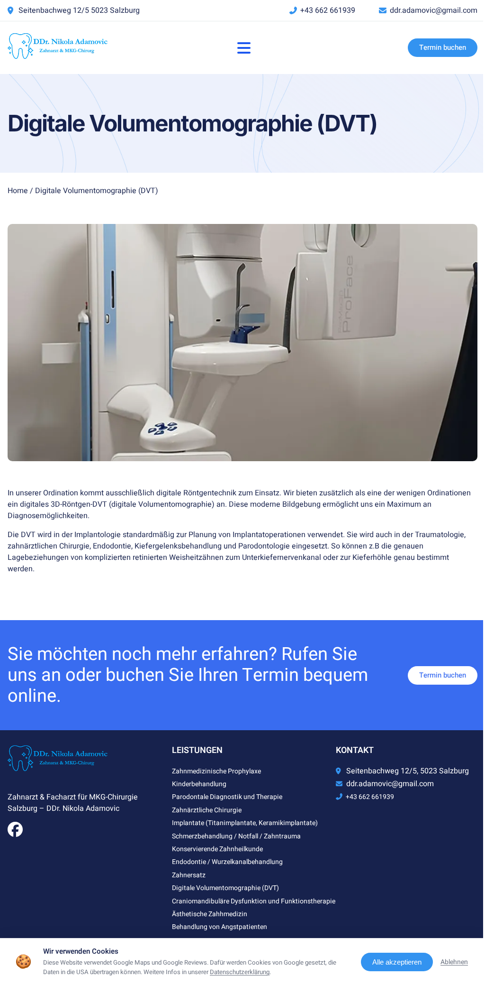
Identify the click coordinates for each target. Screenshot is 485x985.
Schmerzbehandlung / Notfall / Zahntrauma (236, 836)
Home (18, 190)
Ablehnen (454, 962)
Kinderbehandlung (199, 784)
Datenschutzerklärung (239, 972)
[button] (243, 48)
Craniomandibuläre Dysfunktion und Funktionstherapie (253, 901)
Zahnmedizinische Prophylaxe (216, 771)
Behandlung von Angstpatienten (219, 927)
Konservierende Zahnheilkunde (217, 849)
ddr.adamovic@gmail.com (433, 10)
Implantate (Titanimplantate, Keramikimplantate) (245, 823)
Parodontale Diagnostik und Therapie (227, 797)
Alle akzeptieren (397, 962)
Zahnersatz (189, 875)
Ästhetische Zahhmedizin (209, 914)
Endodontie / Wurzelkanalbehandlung (227, 862)
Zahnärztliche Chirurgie (207, 810)
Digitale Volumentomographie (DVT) (225, 888)
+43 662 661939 (327, 10)
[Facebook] (15, 833)
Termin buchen (442, 47)
